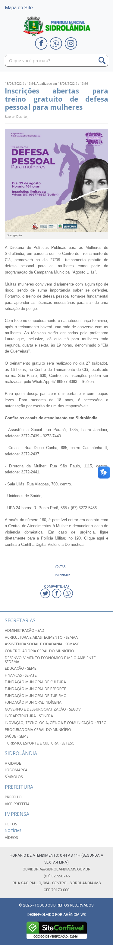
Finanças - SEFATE (21, 675)
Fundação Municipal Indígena (33, 702)
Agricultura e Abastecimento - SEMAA (41, 637)
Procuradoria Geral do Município (38, 730)
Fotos (11, 824)
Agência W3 (74, 914)
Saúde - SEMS (16, 736)
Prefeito (13, 797)
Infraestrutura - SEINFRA (29, 716)
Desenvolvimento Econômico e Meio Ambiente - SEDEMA (51, 660)
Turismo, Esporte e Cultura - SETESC (39, 743)
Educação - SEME (20, 668)
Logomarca (16, 770)
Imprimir (62, 575)
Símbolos (14, 777)
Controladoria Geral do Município (39, 651)
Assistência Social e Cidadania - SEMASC (42, 644)
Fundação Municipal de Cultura (35, 682)
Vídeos (11, 837)
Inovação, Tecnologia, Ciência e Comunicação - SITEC (55, 723)
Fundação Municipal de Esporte (35, 689)
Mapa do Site (19, 8)
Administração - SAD (24, 630)
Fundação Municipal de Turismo (36, 696)
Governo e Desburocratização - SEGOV (43, 709)
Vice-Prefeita (17, 804)
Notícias (13, 831)
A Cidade (13, 763)
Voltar (60, 566)
